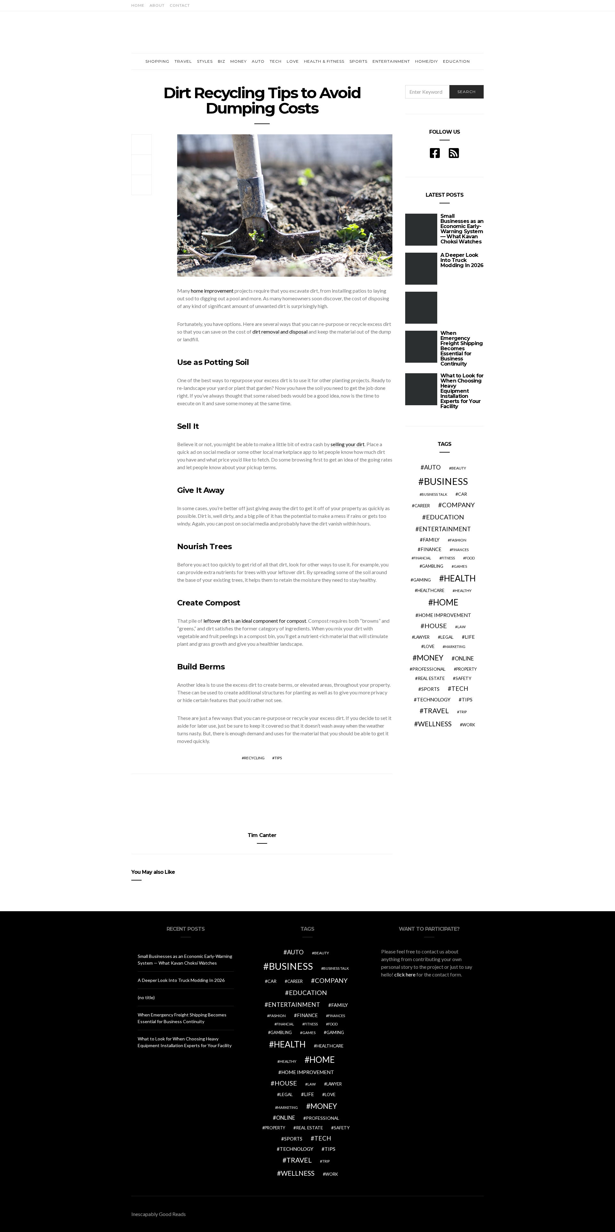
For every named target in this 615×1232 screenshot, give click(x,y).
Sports (358, 61)
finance (431, 549)
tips (278, 757)
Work (468, 724)
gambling (432, 566)
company (458, 505)
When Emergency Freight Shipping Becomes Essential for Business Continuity (461, 348)
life (470, 637)
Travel (183, 61)
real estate (431, 678)
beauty (458, 468)
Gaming (422, 579)
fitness (448, 558)
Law (461, 627)
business (446, 481)
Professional (429, 669)
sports (430, 689)
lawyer (422, 637)
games (460, 566)
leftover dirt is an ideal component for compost (254, 621)
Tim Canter (262, 835)
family (431, 539)
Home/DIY (426, 61)
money (430, 657)
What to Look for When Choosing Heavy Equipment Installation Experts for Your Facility (461, 391)
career (422, 505)
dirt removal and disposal (280, 331)
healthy (463, 590)
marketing (455, 646)
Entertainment (391, 61)
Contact (180, 5)
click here (404, 974)
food (470, 558)
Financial (422, 558)
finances (460, 550)
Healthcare (430, 590)
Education (456, 61)
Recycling (254, 757)
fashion (458, 540)
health (460, 578)
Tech (276, 61)
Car (462, 494)
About (157, 5)
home (445, 602)
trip (463, 712)
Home (137, 5)
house (435, 625)
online (464, 658)
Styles (205, 61)
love (429, 646)
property (466, 669)
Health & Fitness (324, 61)
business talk (434, 494)
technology (433, 699)
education (445, 517)
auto (432, 467)
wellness (435, 724)
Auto (258, 61)
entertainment (445, 529)
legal (447, 637)
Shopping (157, 61)
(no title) (146, 997)
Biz (221, 61)
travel (436, 711)
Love (293, 61)
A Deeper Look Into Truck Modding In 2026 (461, 260)
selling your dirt (348, 444)
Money (238, 61)
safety (463, 678)
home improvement (212, 291)
